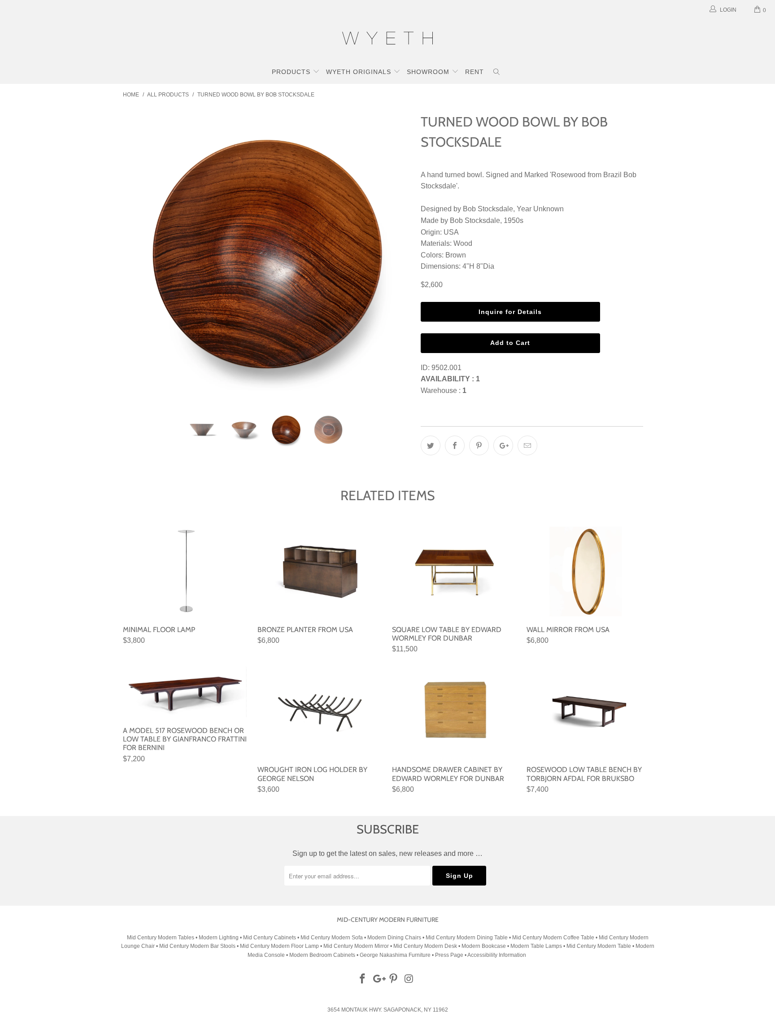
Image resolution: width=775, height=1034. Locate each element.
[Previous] (138, 254)
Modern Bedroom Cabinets (322, 955)
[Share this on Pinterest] (479, 445)
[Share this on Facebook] (455, 445)
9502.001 (446, 367)
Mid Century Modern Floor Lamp (279, 946)
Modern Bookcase (484, 946)
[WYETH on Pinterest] (394, 979)
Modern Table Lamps (536, 946)
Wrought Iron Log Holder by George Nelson (320, 711)
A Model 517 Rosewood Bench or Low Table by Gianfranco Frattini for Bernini (185, 692)
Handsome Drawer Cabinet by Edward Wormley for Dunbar (455, 711)
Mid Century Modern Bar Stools (197, 946)
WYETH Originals (359, 71)
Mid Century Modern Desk (425, 946)
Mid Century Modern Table (598, 946)
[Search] (496, 72)
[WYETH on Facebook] (363, 979)
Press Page (449, 955)
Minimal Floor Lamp (185, 571)
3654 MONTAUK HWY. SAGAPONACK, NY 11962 (387, 1010)
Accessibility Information (496, 955)
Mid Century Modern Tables (160, 937)
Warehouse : (443, 390)
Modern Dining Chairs (394, 937)
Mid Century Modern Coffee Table (553, 937)
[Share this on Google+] (503, 445)
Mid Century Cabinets (270, 937)
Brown (455, 255)
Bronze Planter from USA (320, 571)
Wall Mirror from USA (589, 571)
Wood (462, 243)
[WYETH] (387, 39)
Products (292, 71)
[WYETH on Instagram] (409, 979)
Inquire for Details (510, 311)
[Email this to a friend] (527, 445)
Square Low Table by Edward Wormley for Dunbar (455, 571)
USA (451, 232)
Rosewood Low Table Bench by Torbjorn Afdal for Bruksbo (589, 711)
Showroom (429, 71)
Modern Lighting (219, 937)
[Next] (396, 254)
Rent (474, 71)
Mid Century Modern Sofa (331, 937)
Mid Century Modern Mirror (356, 946)
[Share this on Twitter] (430, 445)
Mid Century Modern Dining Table (467, 937)
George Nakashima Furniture (395, 955)
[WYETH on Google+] (378, 979)
